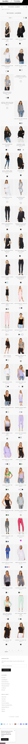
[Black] (6, 44)
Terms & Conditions (5, 703)
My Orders (4, 677)
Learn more (4, 739)
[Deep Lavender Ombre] (19, 412)
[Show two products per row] (26, 17)
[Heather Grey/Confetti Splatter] (20, 515)
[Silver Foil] (20, 81)
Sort (10, 17)
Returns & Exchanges (6, 683)
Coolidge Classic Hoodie (21, 510)
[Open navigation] (1, 6)
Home (3, 9)
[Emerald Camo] (7, 107)
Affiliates (3, 711)
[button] (14, 743)
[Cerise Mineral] (8, 567)
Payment (3, 709)
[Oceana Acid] (8, 541)
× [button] (14, 730)
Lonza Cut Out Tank (21, 459)
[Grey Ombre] (21, 412)
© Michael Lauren (14, 716)
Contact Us (4, 701)
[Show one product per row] (23, 17)
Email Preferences (5, 681)
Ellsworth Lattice (7, 197)
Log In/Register (4, 679)
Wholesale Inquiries (5, 685)
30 (18, 650)
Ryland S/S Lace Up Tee (21, 65)
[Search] (24, 6)
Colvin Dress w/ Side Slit (20, 303)
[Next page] (21, 650)
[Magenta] (20, 540)
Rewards (3, 690)
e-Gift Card (4, 688)
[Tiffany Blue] (7, 282)
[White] (8, 44)
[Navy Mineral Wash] (7, 567)
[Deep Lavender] (19, 386)
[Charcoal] (19, 123)
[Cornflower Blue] (8, 334)
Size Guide (4, 699)
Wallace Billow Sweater (20, 118)
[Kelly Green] (21, 464)
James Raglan (20, 170)
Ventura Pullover (7, 382)
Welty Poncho (7, 355)
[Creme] (8, 149)
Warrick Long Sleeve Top (7, 407)
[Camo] (20, 361)
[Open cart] (26, 7)
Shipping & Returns (5, 707)
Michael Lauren (7, 9)
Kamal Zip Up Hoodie (21, 39)
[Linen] (20, 202)
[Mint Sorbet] (8, 592)
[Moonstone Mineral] (5, 567)
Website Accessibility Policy (7, 705)
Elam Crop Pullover (7, 459)
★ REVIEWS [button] (26, 373)
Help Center (4, 697)
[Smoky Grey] (6, 97)
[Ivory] (21, 149)
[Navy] (19, 149)
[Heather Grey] (21, 123)
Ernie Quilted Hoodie (20, 562)
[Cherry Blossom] (19, 308)
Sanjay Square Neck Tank (7, 510)
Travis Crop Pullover (7, 562)
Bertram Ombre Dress (20, 407)
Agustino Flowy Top (21, 382)
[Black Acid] (6, 541)
